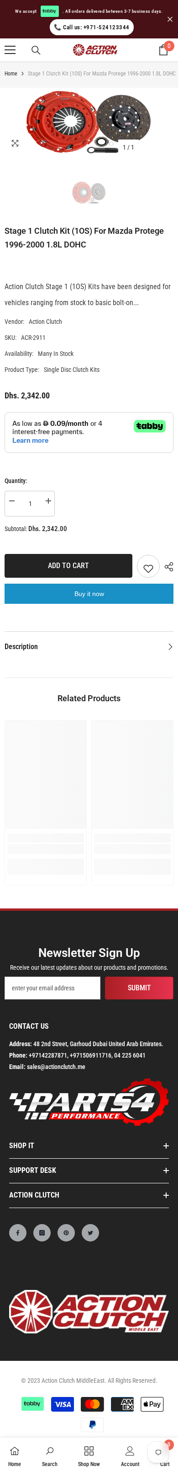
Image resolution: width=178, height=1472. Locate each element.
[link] (45, 849)
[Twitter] (90, 1232)
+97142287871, (48, 1055)
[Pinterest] (66, 1232)
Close (170, 19)
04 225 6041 (130, 1055)
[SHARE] (166, 567)
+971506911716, (91, 1055)
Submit (139, 987)
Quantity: (16, 480)
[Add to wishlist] (148, 566)
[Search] (36, 50)
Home (11, 73)
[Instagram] (42, 1232)
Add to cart (68, 565)
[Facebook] (17, 1232)
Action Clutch (45, 321)
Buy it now (89, 593)
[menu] (10, 49)
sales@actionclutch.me (56, 1066)
